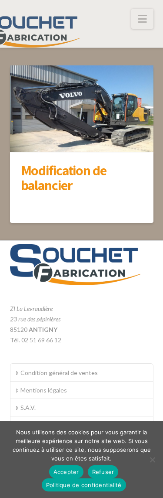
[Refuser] (152, 459)
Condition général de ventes (59, 372)
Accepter (66, 471)
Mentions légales (43, 390)
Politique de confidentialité (84, 484)
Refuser (103, 471)
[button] (142, 19)
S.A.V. (28, 407)
